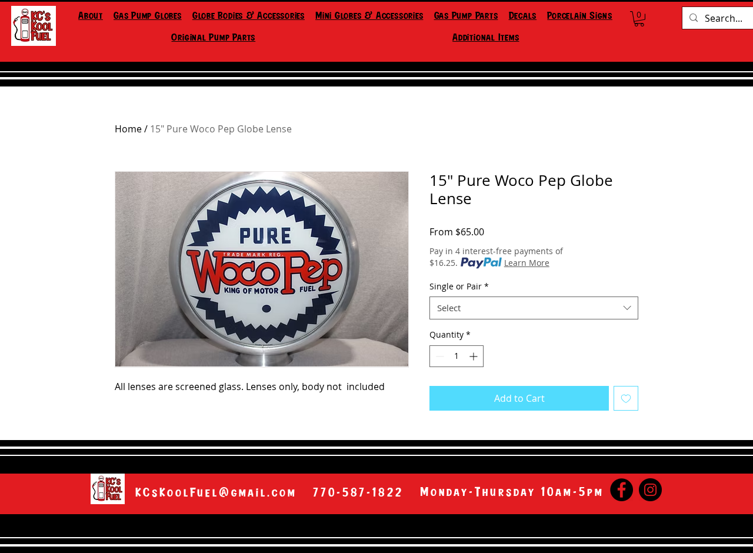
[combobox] (533, 308)
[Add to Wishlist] (626, 398)
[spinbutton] (456, 356)
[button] (147, 16)
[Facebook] (621, 489)
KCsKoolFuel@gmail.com (216, 493)
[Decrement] (438, 356)
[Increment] (474, 356)
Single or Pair (459, 286)
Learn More (526, 262)
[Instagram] (650, 489)
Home (128, 128)
